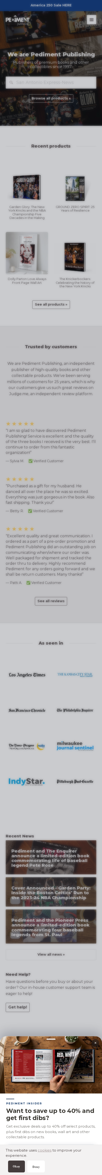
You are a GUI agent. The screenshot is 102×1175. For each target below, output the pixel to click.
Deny (36, 1167)
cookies (44, 1150)
